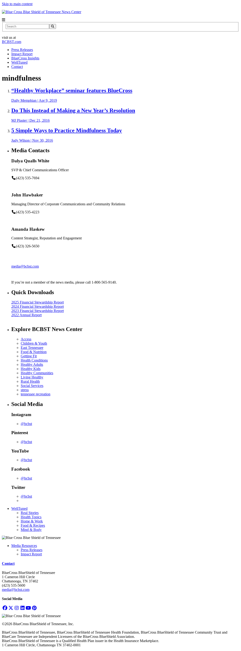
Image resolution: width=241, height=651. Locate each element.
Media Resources (24, 546)
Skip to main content (17, 4)
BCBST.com (11, 42)
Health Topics (31, 517)
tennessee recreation (35, 394)
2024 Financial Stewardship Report (37, 306)
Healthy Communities (37, 373)
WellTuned (19, 62)
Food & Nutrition (34, 352)
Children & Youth (34, 343)
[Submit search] (52, 26)
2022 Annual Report (26, 315)
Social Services (32, 386)
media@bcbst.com (25, 266)
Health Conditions (34, 360)
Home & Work (32, 521)
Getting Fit (29, 356)
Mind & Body (31, 530)
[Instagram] (17, 608)
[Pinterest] (34, 608)
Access (26, 339)
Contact (17, 67)
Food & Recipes (33, 525)
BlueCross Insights (25, 58)
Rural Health (30, 381)
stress (25, 390)
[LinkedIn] (22, 608)
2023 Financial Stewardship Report (37, 311)
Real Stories (30, 513)
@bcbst (26, 424)
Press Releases (22, 50)
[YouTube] (28, 608)
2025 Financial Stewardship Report (37, 302)
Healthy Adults (32, 364)
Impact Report (21, 54)
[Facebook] (5, 608)
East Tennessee (32, 348)
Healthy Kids (30, 369)
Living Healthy (32, 377)
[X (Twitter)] (11, 608)
